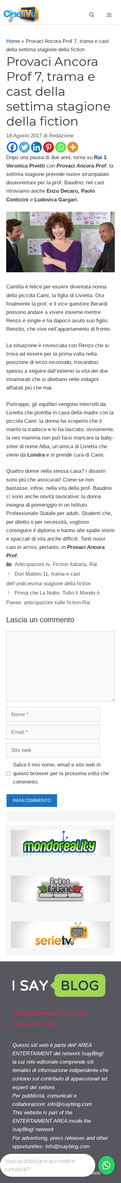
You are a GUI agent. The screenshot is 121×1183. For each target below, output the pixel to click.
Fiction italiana (69, 564)
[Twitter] (24, 147)
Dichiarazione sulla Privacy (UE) (50, 1013)
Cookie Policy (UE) (34, 1024)
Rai (93, 564)
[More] (72, 147)
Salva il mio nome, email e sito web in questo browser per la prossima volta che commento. (61, 773)
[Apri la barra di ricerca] (92, 15)
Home (13, 41)
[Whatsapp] (60, 147)
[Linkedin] (36, 147)
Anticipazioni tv (32, 564)
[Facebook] (12, 147)
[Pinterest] (48, 147)
